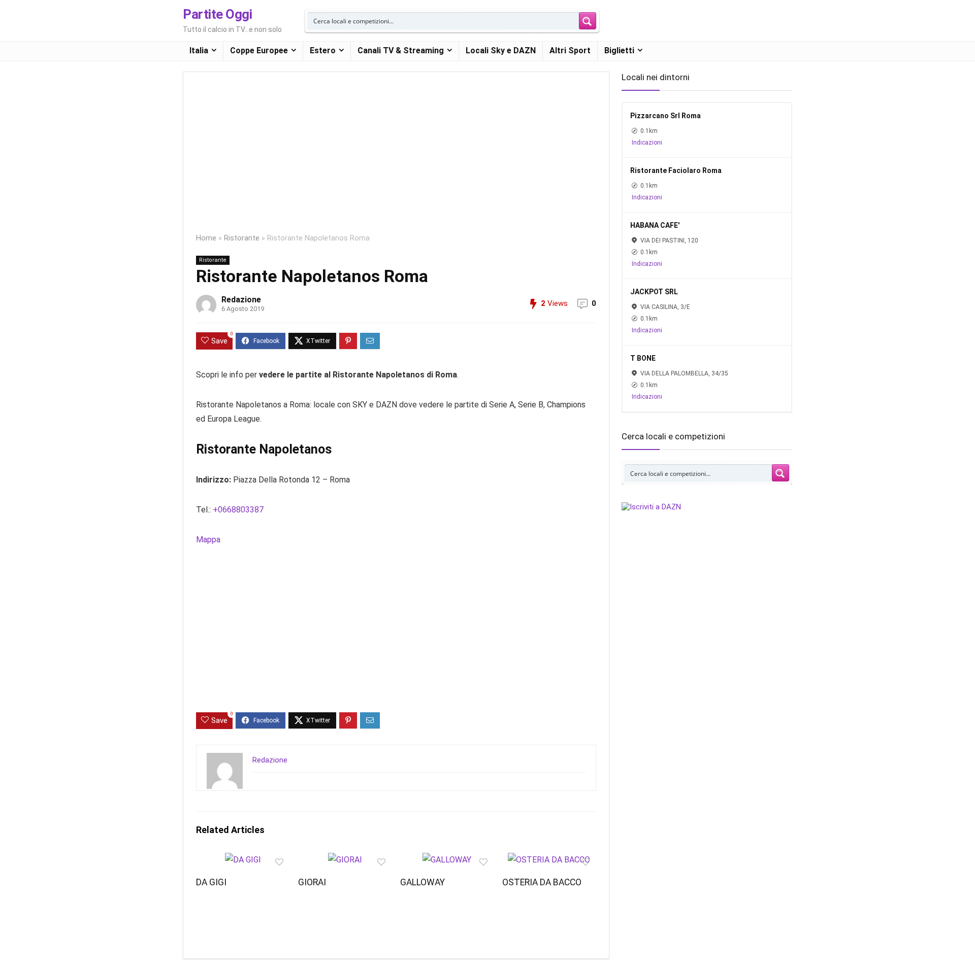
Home (206, 238)
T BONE (643, 358)
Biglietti (619, 50)
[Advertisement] (396, 160)
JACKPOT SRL (654, 292)
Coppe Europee (259, 50)
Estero (323, 50)
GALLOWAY (422, 882)
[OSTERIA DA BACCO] (549, 859)
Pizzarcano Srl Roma (665, 116)
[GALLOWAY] (446, 859)
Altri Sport (570, 50)
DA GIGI (211, 882)
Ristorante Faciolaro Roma (676, 170)
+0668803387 (238, 509)
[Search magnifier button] (587, 20)
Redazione (241, 299)
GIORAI (312, 882)
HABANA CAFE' (654, 225)
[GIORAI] (345, 859)
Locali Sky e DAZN (501, 50)
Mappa (208, 539)
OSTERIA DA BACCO (541, 882)
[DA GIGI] (243, 859)
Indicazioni (647, 142)
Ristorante (241, 238)
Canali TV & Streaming (401, 50)
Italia (198, 50)
